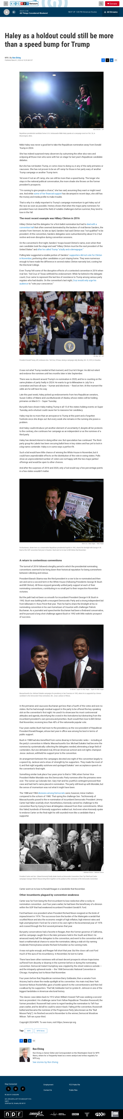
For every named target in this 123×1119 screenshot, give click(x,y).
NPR (29, 1031)
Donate (113, 3)
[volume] (14, 12)
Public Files (73, 1090)
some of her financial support (47, 193)
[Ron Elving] (24, 1054)
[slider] (17, 12)
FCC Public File (74, 1085)
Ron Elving (16, 57)
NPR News (41, 1031)
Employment (48, 1085)
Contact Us (48, 1090)
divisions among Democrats (51, 793)
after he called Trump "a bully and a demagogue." (60, 249)
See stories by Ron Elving (45, 1062)
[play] (7, 12)
